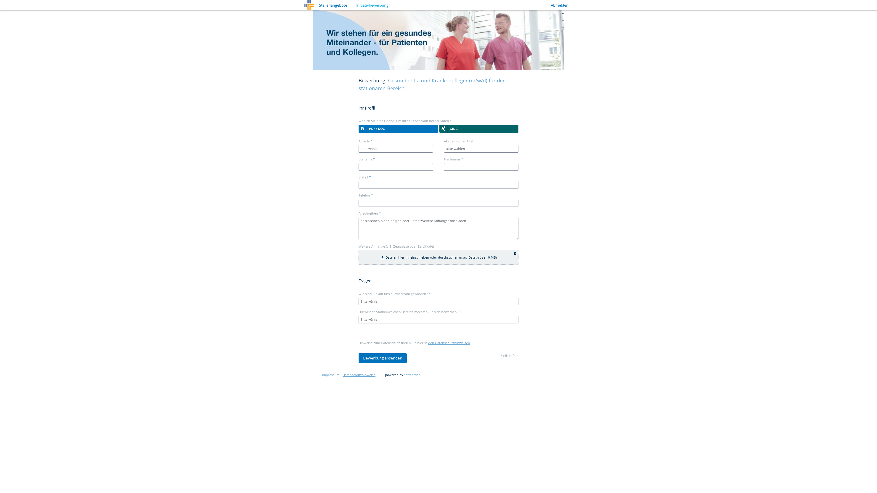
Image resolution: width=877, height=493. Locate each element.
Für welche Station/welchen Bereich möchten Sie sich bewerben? (410, 312)
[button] (398, 129)
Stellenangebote (333, 5)
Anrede (365, 141)
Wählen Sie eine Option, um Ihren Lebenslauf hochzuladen (405, 121)
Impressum (330, 375)
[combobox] (396, 149)
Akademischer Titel (458, 141)
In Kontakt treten (369, 5)
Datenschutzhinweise (359, 375)
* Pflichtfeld (509, 356)
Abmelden (559, 5)
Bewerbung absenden (382, 358)
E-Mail (365, 177)
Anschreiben (370, 213)
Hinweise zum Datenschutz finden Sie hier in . (415, 343)
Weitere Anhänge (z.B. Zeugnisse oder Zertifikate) (396, 246)
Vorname (367, 159)
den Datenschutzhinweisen (449, 343)
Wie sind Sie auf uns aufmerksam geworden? (394, 294)
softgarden (412, 375)
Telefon (366, 195)
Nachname (453, 159)
